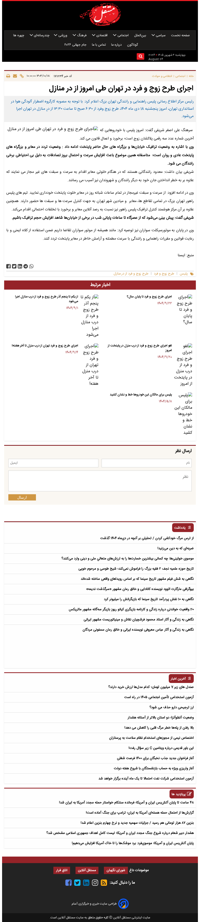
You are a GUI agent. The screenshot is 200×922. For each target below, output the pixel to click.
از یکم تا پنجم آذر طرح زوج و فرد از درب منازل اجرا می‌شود (46, 299)
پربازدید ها (179, 794)
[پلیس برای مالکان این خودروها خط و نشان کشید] (183, 414)
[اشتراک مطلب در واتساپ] (31, 266)
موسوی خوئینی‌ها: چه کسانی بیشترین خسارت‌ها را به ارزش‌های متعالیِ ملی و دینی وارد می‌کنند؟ (127, 558)
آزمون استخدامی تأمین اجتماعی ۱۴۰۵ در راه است (159, 697)
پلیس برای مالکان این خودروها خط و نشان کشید (141, 394)
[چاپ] (8, 76)
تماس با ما (99, 45)
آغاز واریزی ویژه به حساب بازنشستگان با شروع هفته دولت (154, 768)
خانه (191, 76)
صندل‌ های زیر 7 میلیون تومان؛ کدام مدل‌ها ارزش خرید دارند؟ (151, 687)
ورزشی (62, 35)
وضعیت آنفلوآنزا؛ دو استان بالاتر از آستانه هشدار (161, 717)
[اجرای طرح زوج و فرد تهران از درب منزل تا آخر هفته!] (89, 365)
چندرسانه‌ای (41, 35)
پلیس (184, 273)
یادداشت (180, 528)
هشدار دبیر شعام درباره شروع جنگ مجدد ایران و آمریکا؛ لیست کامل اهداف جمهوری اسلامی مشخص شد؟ (120, 833)
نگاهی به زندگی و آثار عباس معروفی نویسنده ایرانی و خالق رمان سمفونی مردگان (138, 630)
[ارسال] (14, 76)
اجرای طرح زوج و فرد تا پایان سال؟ (149, 296)
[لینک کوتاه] (21, 76)
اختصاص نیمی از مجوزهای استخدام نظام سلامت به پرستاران (151, 738)
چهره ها (19, 35)
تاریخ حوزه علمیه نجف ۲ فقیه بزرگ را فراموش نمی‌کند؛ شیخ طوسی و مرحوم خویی (136, 569)
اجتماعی (123, 35)
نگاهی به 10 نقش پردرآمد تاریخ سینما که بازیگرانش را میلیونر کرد (149, 599)
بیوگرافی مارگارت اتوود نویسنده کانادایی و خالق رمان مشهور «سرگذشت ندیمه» (140, 589)
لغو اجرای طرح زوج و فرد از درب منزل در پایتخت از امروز (140, 348)
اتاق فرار (61, 870)
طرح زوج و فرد (164, 273)
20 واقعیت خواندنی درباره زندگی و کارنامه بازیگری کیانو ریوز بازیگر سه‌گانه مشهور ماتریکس (131, 609)
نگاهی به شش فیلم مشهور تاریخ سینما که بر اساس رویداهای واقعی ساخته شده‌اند (137, 579)
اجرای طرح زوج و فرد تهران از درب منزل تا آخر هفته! (45, 345)
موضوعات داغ (139, 870)
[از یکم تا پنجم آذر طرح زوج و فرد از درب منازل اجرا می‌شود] (89, 316)
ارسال (22, 497)
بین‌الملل (140, 35)
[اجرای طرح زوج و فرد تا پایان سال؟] (183, 310)
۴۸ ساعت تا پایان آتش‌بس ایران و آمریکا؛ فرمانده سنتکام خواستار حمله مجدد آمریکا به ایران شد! (126, 802)
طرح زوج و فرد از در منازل (131, 273)
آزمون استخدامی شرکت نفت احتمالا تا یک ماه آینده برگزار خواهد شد (146, 778)
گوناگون (133, 45)
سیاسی (161, 35)
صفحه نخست (180, 35)
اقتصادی (102, 35)
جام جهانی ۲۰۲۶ (76, 45)
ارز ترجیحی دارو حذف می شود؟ (171, 707)
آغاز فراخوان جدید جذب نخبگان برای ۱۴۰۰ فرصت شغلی (155, 758)
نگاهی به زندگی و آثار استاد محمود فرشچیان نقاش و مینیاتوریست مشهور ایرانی (139, 619)
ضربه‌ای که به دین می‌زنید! (176, 548)
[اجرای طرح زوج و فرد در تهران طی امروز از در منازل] (25, 266)
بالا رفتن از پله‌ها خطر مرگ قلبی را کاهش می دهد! (159, 728)
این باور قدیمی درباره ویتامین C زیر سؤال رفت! (161, 748)
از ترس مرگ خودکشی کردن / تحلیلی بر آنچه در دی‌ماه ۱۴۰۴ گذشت (147, 538)
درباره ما (117, 45)
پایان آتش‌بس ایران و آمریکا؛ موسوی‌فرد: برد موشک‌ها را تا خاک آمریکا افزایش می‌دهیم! (133, 843)
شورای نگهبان (116, 870)
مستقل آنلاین (87, 870)
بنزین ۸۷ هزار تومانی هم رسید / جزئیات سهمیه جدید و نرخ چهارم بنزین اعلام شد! (137, 823)
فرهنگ (82, 35)
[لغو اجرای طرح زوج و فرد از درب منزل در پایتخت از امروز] (183, 365)
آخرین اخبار (178, 679)
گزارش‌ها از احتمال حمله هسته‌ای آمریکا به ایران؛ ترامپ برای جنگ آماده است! (140, 813)
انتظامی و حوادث (162, 76)
